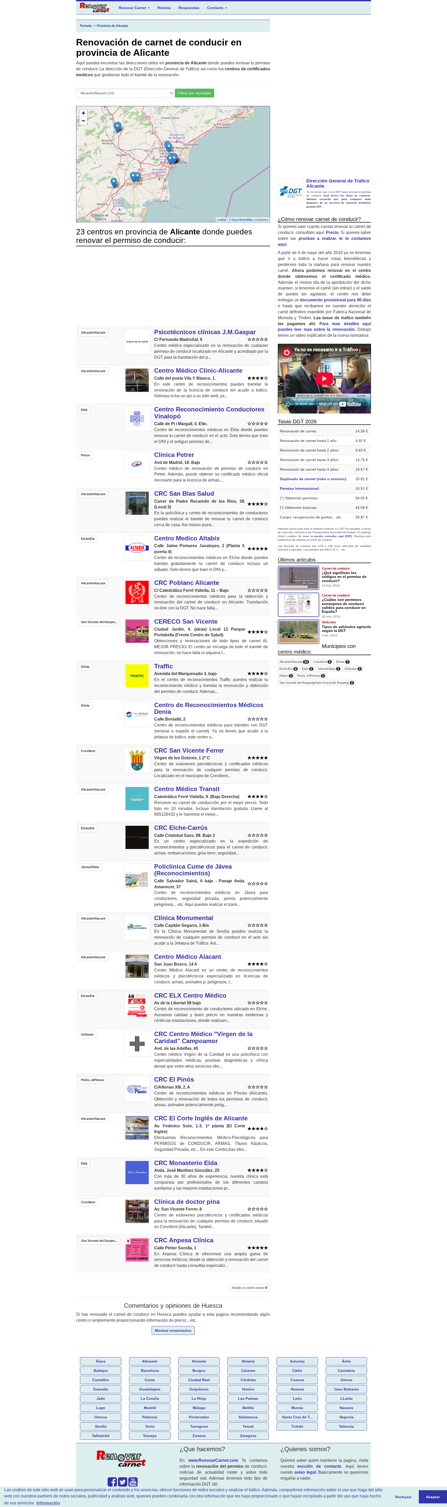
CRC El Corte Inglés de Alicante (201, 1118)
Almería (248, 1361)
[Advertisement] (173, 286)
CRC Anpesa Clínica (183, 1240)
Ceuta (150, 1380)
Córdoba (248, 1380)
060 (319, 206)
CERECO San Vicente (186, 621)
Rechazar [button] (403, 1497)
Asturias (297, 1361)
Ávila (346, 1361)
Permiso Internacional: (300, 488)
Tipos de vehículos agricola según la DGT (346, 629)
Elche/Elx (287, 669)
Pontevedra (199, 1417)
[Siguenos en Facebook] (112, 1484)
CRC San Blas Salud (184, 493)
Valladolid (100, 1436)
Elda (307, 669)
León (297, 1398)
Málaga (199, 1408)
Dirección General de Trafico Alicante (337, 183)
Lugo (100, 1408)
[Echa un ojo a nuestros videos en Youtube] (133, 1484)
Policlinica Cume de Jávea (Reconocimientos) (193, 870)
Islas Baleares (346, 1389)
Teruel (248, 1426)
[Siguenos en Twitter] (122, 1484)
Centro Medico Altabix (187, 538)
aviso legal (305, 1472)
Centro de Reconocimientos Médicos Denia (208, 708)
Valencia (346, 1426)
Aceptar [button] (433, 1497)
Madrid (150, 1408)
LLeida (346, 1398)
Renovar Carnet (133, 8)
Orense (100, 1417)
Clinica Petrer (174, 454)
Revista (164, 8)
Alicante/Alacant (293, 662)
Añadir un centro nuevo (248, 1288)
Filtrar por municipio (194, 93)
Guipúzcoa (198, 1389)
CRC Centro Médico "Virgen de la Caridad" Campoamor (203, 1037)
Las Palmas (248, 1398)
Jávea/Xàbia (328, 669)
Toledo (297, 1426)
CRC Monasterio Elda (185, 1162)
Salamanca (248, 1417)
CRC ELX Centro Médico (190, 995)
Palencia (149, 1417)
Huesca (297, 1389)
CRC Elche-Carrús (180, 827)
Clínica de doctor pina (187, 1201)
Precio (332, 232)
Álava (101, 1361)
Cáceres (248, 1370)
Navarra (346, 1408)
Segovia (346, 1417)
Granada (100, 1389)
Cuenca (297, 1380)
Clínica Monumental (183, 917)
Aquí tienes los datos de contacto (346, 195)
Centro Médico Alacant (187, 956)
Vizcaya (150, 1436)
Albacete (150, 1361)
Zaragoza (248, 1436)
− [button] (83, 121)
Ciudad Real (199, 1380)
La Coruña (150, 1398)
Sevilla (101, 1426)
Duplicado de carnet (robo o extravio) (313, 479)
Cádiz (297, 1370)
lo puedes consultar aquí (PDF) (331, 536)
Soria (149, 1426)
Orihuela (353, 669)
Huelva (248, 1389)
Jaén (100, 1398)
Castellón (100, 1380)
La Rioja (199, 1398)
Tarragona (199, 1426)
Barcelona (150, 1370)
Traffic (163, 666)
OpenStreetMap (242, 219)
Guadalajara (149, 1389)
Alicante (199, 1361)
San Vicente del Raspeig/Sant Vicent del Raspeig (316, 683)
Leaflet (221, 219)
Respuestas (188, 8)
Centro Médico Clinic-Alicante (198, 370)
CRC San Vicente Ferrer (189, 750)
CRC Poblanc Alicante (186, 582)
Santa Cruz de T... (297, 1417)
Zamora (199, 1436)
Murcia (297, 1408)
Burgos (198, 1370)
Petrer (285, 676)
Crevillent (322, 662)
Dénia (342, 662)
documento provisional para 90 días (335, 300)
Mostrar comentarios (173, 1330)
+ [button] (83, 113)
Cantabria (346, 1370)
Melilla (248, 1408)
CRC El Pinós (174, 1079)
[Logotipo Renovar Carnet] (122, 1460)
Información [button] (48, 1503)
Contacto (216, 8)
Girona (346, 1380)
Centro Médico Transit (187, 788)
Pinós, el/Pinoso (310, 676)
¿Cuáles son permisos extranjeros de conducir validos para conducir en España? (344, 606)
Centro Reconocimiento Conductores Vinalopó (209, 412)
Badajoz (101, 1370)
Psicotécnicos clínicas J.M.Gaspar (205, 331)
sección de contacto (319, 1466)
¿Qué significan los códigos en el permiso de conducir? (344, 577)
